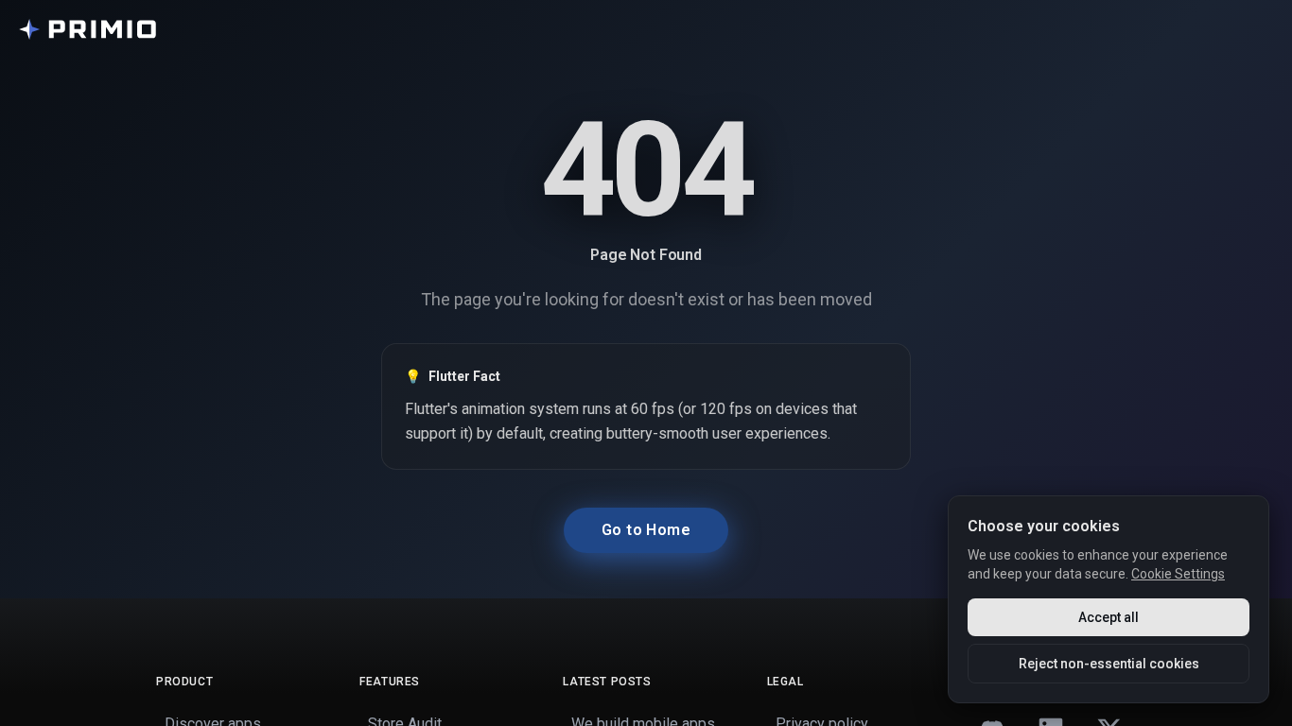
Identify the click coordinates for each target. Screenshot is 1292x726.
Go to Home (646, 530)
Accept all (1108, 617)
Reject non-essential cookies (1109, 663)
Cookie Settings (1178, 573)
